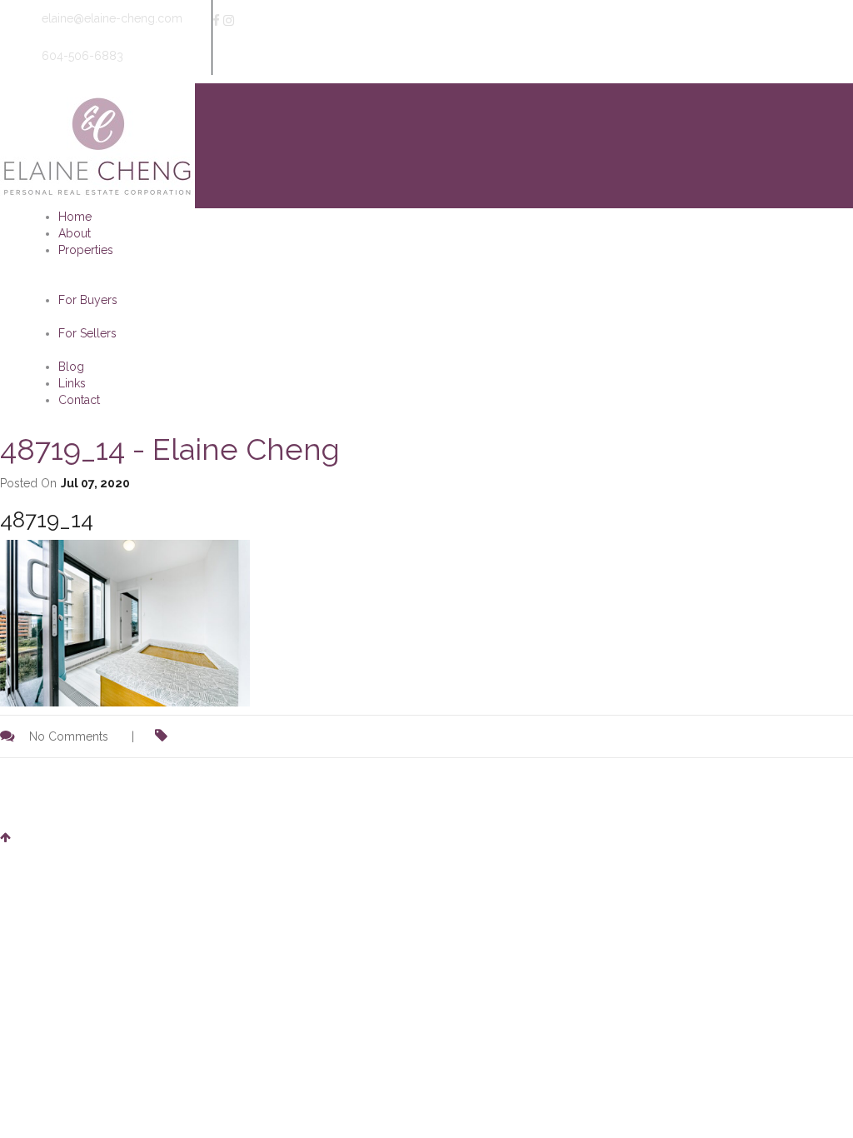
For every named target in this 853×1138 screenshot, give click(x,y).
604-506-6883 (80, 55)
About (74, 233)
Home (75, 216)
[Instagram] (228, 20)
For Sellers (87, 333)
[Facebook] (216, 20)
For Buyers (87, 300)
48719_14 (46, 519)
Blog (71, 366)
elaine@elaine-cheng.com (110, 18)
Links (72, 383)
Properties (85, 250)
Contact (79, 400)
